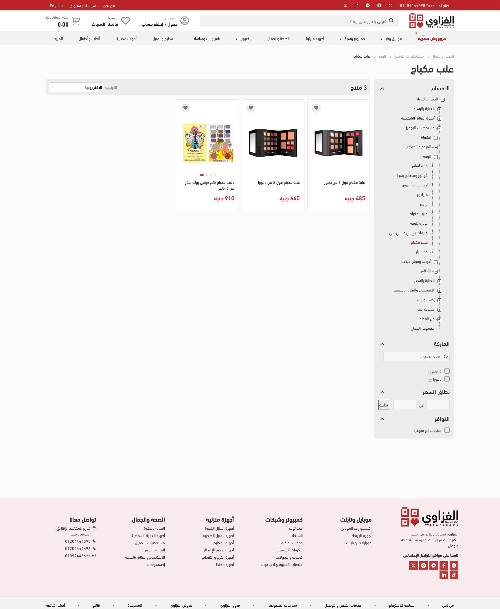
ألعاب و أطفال (89, 38)
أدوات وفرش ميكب (416, 261)
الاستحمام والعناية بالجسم (414, 290)
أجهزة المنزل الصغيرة (218, 535)
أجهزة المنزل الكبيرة (219, 528)
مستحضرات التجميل (408, 56)
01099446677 (78, 555)
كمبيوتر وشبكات (352, 38)
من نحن (109, 5)
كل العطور (426, 318)
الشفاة (426, 137)
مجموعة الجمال (423, 328)
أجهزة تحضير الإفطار (219, 550)
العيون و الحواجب (418, 146)
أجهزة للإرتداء (362, 535)
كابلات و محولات (289, 557)
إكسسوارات (426, 299)
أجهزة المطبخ (224, 542)
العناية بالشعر (424, 280)
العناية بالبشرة (424, 108)
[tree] (414, 215)
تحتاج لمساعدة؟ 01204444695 (425, 5)
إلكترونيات (243, 38)
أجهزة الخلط (225, 564)
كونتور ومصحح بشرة (412, 175)
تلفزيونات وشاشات (206, 38)
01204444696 (78, 548)
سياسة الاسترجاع (401, 605)
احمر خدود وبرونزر (415, 185)
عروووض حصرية (432, 38)
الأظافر (426, 271)
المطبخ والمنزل (163, 38)
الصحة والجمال (278, 38)
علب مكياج (419, 242)
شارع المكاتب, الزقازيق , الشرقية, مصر (73, 531)
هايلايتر (422, 194)
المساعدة (135, 605)
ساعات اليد (426, 309)
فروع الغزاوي (230, 605)
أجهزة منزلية (315, 38)
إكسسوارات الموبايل (356, 528)
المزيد (58, 38)
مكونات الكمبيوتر (289, 550)
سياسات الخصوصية (282, 605)
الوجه (381, 56)
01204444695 (78, 541)
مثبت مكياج (419, 213)
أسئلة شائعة (55, 605)
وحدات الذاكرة (292, 542)
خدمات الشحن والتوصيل (343, 605)
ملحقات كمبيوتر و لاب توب (282, 564)
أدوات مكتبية (126, 38)
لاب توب (296, 528)
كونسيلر (422, 251)
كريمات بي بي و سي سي (408, 232)
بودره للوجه (419, 223)
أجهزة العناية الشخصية (418, 118)
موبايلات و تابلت (359, 542)
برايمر (424, 204)
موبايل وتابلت (391, 38)
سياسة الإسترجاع (83, 5)
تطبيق (383, 404)
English (56, 5)
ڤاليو (96, 605)
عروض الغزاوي (181, 605)
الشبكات (296, 535)
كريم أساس (419, 165)
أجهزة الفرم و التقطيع (217, 557)
